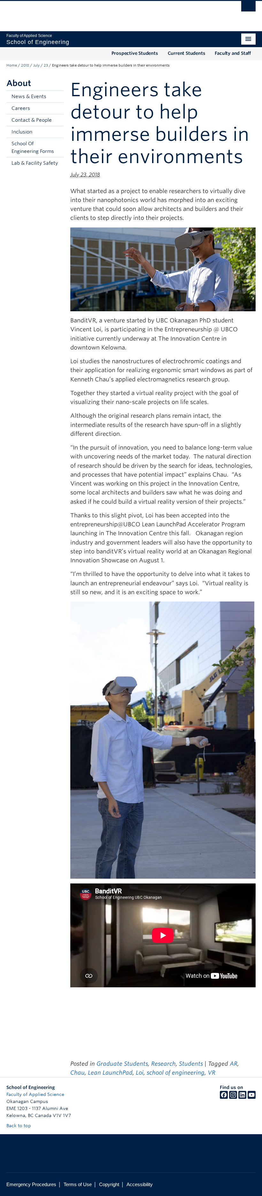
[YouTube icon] (252, 1097)
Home (11, 65)
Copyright (109, 1184)
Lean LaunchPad (110, 1072)
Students (191, 1063)
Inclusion (22, 132)
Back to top (19, 1125)
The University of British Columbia (112, 13)
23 (46, 65)
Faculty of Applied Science (35, 1094)
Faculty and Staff (233, 53)
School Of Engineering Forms (33, 147)
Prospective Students (135, 53)
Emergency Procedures (31, 1184)
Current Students (186, 53)
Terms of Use (78, 1184)
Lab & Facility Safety (35, 163)
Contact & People (32, 120)
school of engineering (175, 1072)
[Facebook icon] (224, 1097)
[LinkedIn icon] (242, 1097)
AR (233, 1063)
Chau (77, 1072)
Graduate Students (122, 1063)
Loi (139, 1072)
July (36, 65)
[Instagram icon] (233, 1097)
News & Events (29, 96)
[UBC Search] (248, 8)
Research (163, 1063)
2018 (25, 65)
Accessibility (140, 1184)
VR (211, 1072)
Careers (21, 108)
